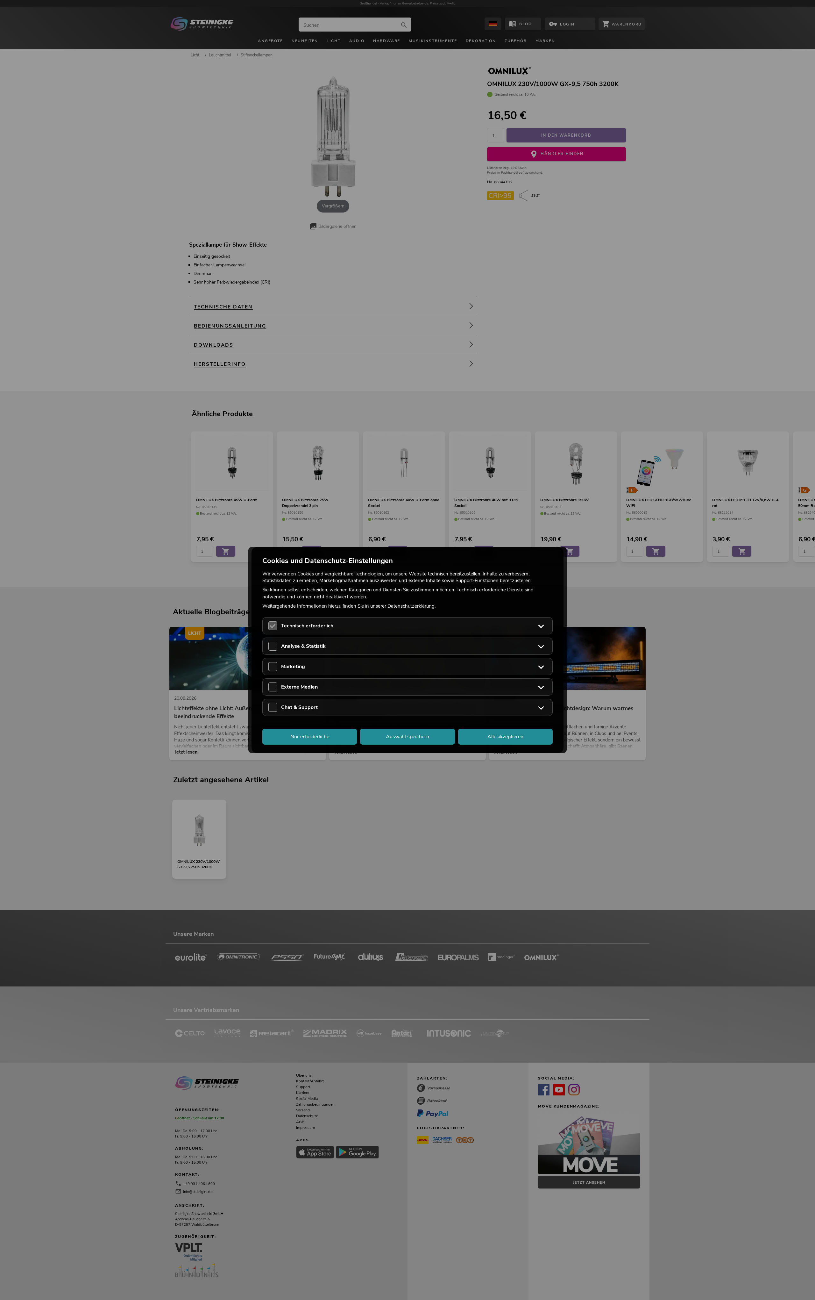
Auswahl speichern (407, 736)
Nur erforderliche (309, 736)
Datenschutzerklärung (411, 606)
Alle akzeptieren (505, 736)
